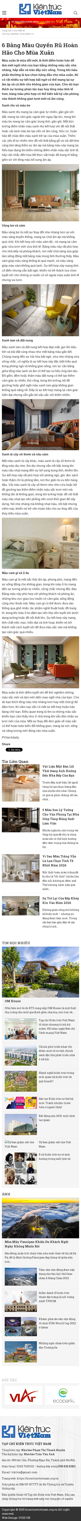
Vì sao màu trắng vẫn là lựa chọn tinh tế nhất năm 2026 (59, 860)
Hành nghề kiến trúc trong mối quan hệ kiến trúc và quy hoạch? (56, 1077)
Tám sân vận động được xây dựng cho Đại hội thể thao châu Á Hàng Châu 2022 (57, 1274)
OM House (13, 1001)
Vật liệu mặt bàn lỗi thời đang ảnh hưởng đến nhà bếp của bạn (59, 770)
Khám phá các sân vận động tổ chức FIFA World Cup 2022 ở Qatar (57, 1323)
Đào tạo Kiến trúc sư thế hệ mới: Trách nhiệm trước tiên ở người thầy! (56, 1103)
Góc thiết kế (19, 30)
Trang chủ (6, 30)
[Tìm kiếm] (75, 13)
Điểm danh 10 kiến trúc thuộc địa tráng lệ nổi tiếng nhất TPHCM (56, 1297)
